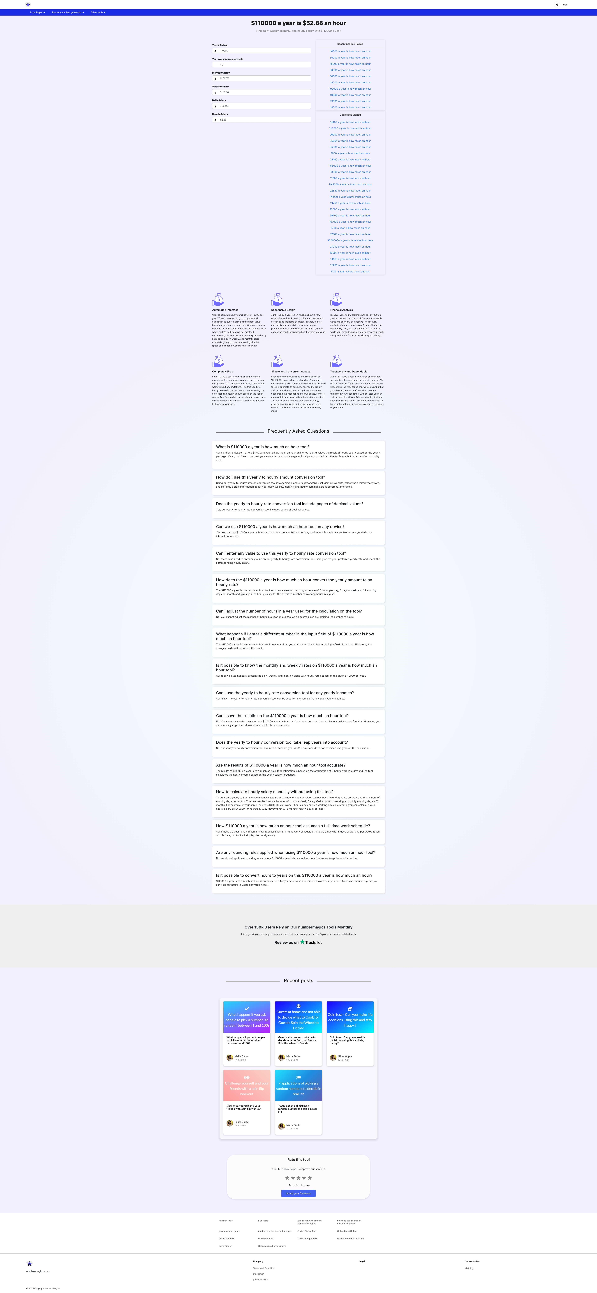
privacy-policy (260, 1279)
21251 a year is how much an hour (350, 203)
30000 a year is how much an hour (350, 76)
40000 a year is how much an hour (350, 51)
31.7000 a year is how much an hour (350, 128)
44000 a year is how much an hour (350, 107)
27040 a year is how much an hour (350, 246)
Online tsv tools (266, 1238)
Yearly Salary (219, 45)
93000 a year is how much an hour (350, 101)
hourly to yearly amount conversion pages (349, 1222)
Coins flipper (225, 1246)
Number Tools (226, 1220)
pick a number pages (229, 1231)
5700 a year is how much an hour (350, 271)
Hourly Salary (220, 114)
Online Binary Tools (307, 1231)
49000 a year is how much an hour (350, 94)
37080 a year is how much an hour (350, 234)
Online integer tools (307, 1238)
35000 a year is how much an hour (350, 57)
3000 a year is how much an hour (350, 153)
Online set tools (226, 1238)
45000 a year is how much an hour (350, 82)
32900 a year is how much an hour (350, 265)
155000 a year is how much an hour (350, 165)
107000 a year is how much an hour (350, 221)
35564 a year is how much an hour (350, 140)
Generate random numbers (351, 1238)
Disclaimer (258, 1273)
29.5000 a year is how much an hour (350, 184)
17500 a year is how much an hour (350, 178)
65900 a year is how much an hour (350, 147)
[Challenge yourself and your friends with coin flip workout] (246, 1085)
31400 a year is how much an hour (350, 122)
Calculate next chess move (272, 1246)
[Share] (557, 5)
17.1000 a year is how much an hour (350, 196)
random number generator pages (275, 1231)
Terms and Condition (263, 1268)
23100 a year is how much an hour (350, 159)
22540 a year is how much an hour (350, 190)
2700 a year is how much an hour (350, 227)
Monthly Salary (221, 72)
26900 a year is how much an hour (350, 134)
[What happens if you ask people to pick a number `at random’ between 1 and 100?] (246, 1017)
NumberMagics (52, 1288)
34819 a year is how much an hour (350, 259)
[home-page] (28, 5)
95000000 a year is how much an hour (350, 240)
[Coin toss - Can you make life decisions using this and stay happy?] (350, 1017)
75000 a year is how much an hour (350, 63)
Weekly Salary (220, 86)
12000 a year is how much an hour (350, 209)
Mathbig (469, 1268)
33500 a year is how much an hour (350, 171)
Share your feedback (298, 1193)
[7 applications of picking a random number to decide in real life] (298, 1085)
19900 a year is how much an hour (350, 252)
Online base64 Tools (347, 1231)
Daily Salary (219, 100)
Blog (564, 4)
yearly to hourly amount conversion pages (310, 1222)
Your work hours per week (227, 59)
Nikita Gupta (242, 1056)
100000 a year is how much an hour (350, 88)
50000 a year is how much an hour (350, 70)
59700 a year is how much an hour (350, 215)
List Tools (263, 1220)
